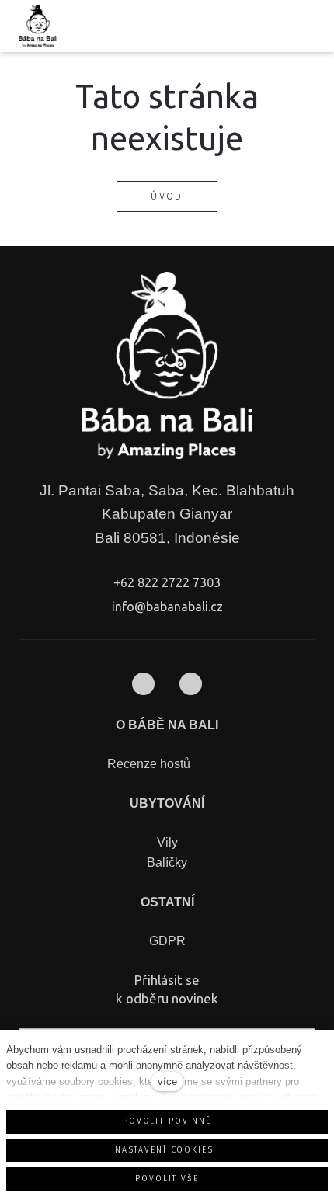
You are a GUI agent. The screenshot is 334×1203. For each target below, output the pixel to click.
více (167, 1081)
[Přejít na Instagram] (190, 684)
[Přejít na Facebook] (143, 684)
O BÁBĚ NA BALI (167, 725)
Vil (164, 842)
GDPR (167, 940)
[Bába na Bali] (38, 26)
